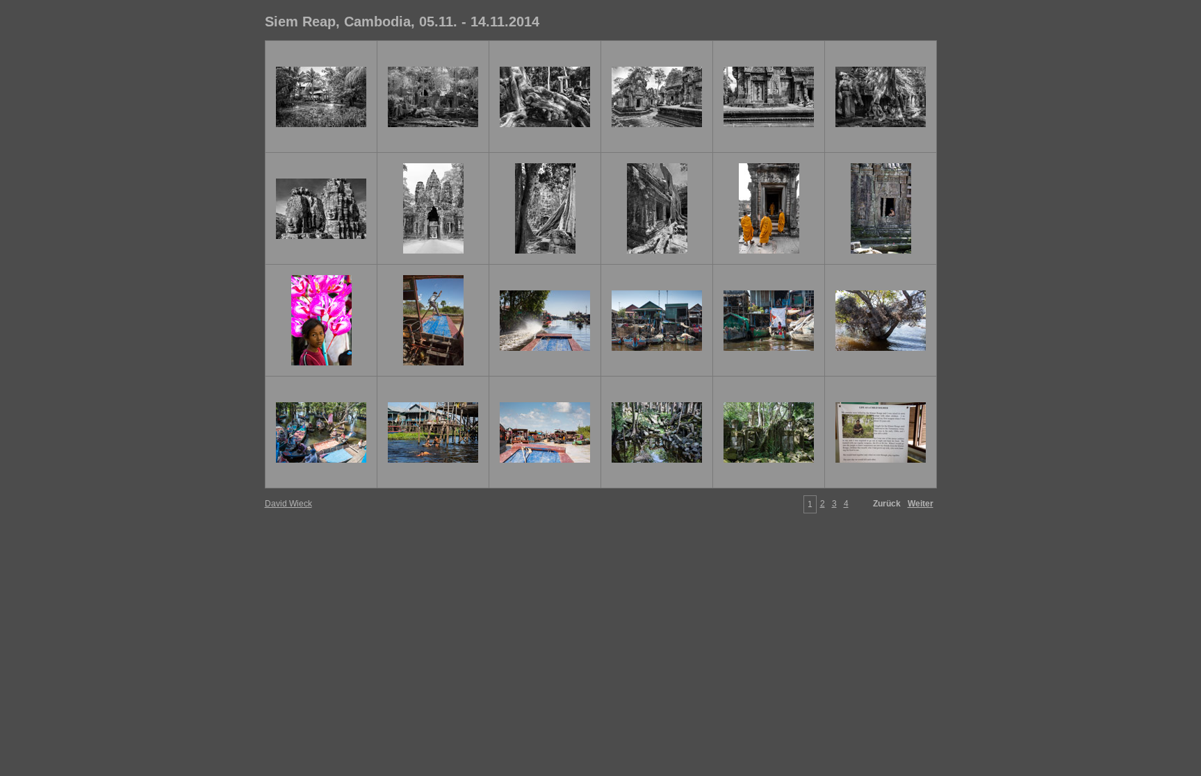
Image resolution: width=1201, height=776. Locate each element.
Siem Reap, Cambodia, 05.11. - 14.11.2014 (402, 21)
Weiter (920, 504)
